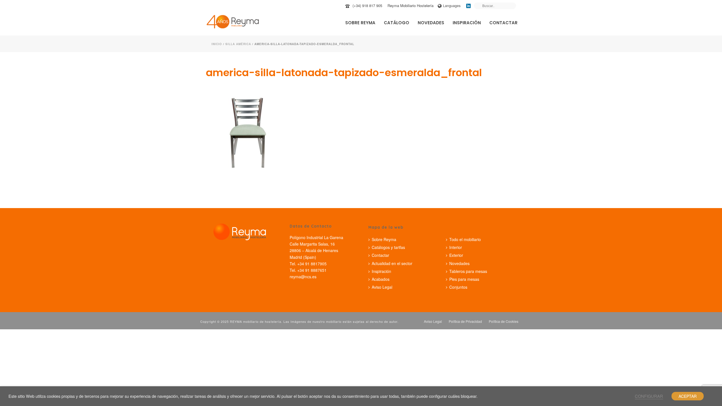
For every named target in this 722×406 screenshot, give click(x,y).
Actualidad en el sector (392, 263)
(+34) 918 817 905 (367, 5)
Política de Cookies (503, 321)
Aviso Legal (382, 287)
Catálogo (396, 23)
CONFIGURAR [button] (649, 396)
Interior (455, 247)
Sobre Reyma (360, 23)
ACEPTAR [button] (688, 396)
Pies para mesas (464, 279)
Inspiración (467, 23)
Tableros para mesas (468, 271)
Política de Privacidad (465, 321)
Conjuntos (458, 287)
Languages (452, 5)
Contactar (503, 23)
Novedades (431, 23)
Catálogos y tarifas (388, 247)
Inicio (217, 44)
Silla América (238, 44)
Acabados (380, 279)
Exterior (456, 255)
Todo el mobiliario (465, 239)
